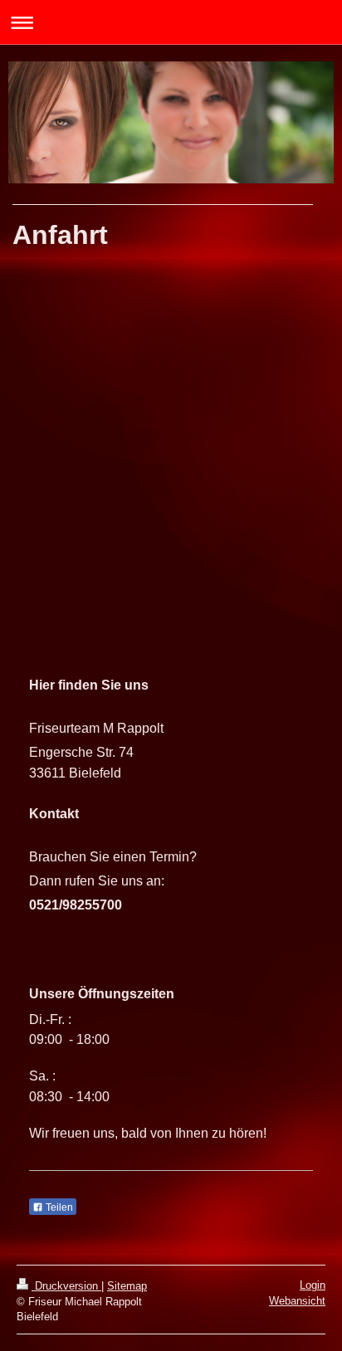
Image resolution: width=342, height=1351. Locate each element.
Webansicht (297, 1301)
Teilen (58, 1207)
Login (312, 1285)
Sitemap (127, 1286)
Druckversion (66, 1286)
